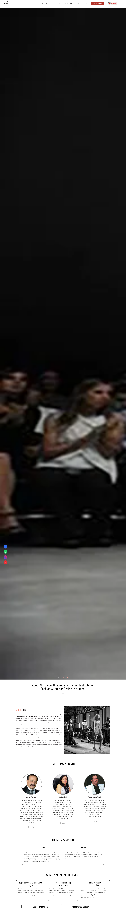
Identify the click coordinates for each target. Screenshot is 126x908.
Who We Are (45, 4)
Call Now (85, 4)
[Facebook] (5, 546)
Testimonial (68, 4)
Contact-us (78, 4)
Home (37, 4)
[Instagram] (5, 557)
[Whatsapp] (5, 552)
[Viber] (5, 562)
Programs (53, 4)
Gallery (60, 4)
